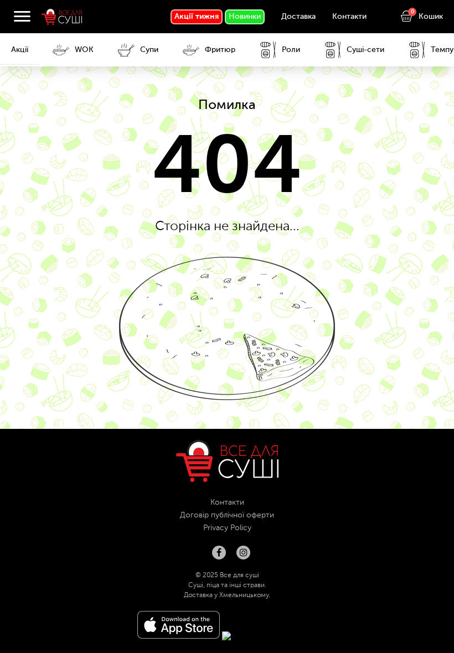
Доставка (298, 16)
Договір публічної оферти (227, 515)
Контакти (349, 16)
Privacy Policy (227, 528)
